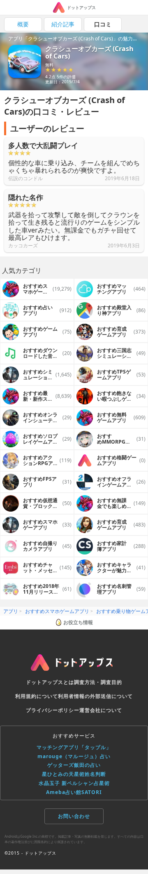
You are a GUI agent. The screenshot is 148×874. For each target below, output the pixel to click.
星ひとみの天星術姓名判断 (74, 774)
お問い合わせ (74, 816)
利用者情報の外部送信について (95, 696)
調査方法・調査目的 (98, 682)
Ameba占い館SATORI (74, 792)
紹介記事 (62, 24)
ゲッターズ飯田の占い (74, 764)
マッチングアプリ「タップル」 (74, 747)
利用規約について (36, 696)
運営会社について (100, 710)
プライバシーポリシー (52, 710)
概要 (23, 24)
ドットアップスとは (50, 682)
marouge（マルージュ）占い (74, 756)
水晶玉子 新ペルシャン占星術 (74, 783)
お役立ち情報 (78, 622)
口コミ (102, 24)
